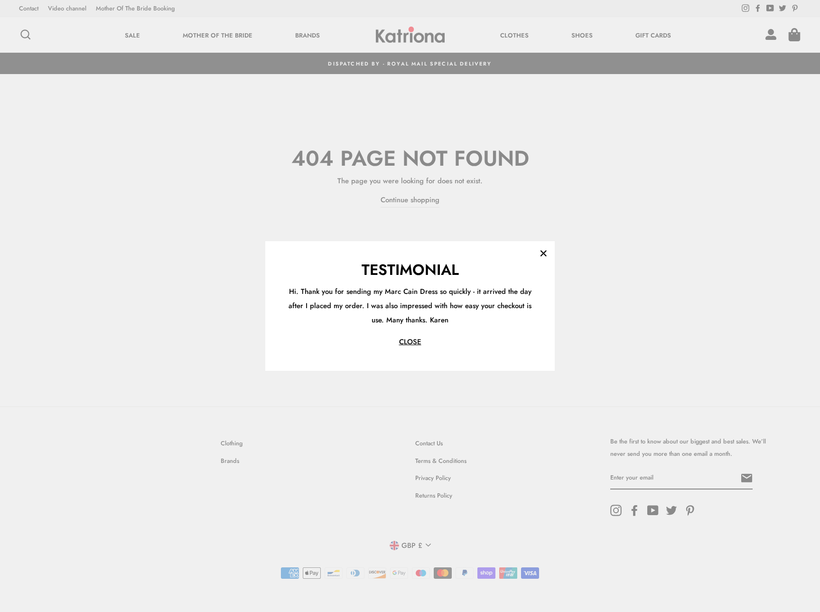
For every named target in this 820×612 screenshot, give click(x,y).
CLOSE (410, 342)
